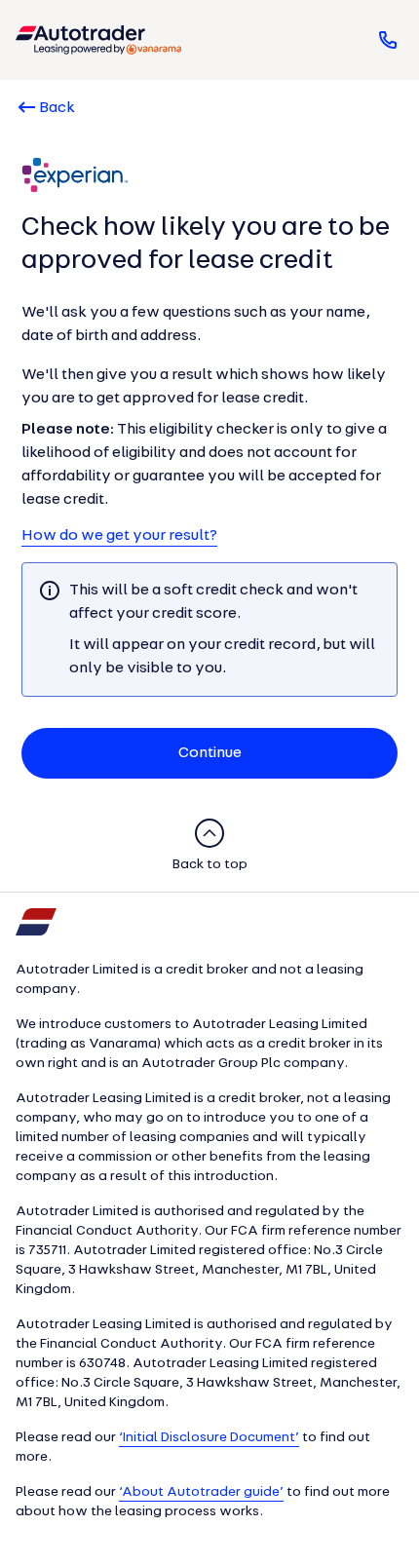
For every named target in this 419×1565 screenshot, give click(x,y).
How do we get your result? (119, 536)
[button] (98, 40)
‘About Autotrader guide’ (201, 1492)
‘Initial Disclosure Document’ (209, 1438)
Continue (210, 753)
